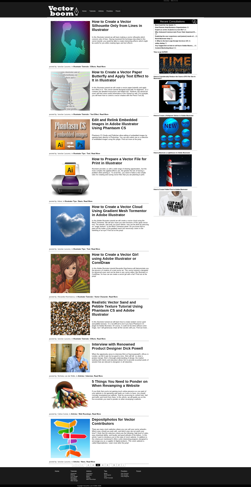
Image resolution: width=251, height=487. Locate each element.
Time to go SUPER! (161, 52)
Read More (101, 67)
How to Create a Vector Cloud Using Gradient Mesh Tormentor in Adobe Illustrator (119, 211)
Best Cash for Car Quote (164, 25)
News (83, 462)
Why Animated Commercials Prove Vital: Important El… (175, 32)
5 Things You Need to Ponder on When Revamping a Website (120, 384)
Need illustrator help (162, 39)
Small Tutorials (108, 478)
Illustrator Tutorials (81, 67)
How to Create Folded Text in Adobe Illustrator (171, 189)
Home (84, 11)
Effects (93, 67)
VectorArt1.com (87, 485)
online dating (159, 43)
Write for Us (174, 0)
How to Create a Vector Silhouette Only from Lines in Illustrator (117, 26)
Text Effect (94, 114)
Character (73, 473)
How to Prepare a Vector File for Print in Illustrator (119, 161)
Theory (88, 478)
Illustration (74, 478)
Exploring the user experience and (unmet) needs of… (175, 36)
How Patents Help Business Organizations (170, 27)
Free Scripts (124, 475)
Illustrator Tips (79, 154)
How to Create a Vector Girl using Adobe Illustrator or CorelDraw (115, 259)
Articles (101, 11)
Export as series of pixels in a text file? (169, 30)
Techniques (107, 475)
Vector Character (101, 297)
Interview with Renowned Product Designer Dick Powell (117, 346)
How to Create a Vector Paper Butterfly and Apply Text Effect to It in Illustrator (120, 76)
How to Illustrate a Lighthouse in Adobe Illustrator (172, 153)
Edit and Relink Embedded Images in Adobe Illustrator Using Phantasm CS (115, 124)
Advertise (166, 0)
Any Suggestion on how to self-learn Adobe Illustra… (174, 46)
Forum (118, 11)
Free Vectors (125, 473)
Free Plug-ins (125, 476)
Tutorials (92, 11)
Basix (80, 201)
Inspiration (89, 473)
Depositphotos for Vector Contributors (113, 422)
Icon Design (74, 476)
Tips (105, 471)
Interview (89, 376)
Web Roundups (85, 414)
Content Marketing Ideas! (164, 48)
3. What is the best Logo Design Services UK (171, 41)
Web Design (74, 480)
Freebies (110, 11)
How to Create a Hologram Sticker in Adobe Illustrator (173, 116)
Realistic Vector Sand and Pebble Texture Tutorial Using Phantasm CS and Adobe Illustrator (117, 308)
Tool (88, 154)
